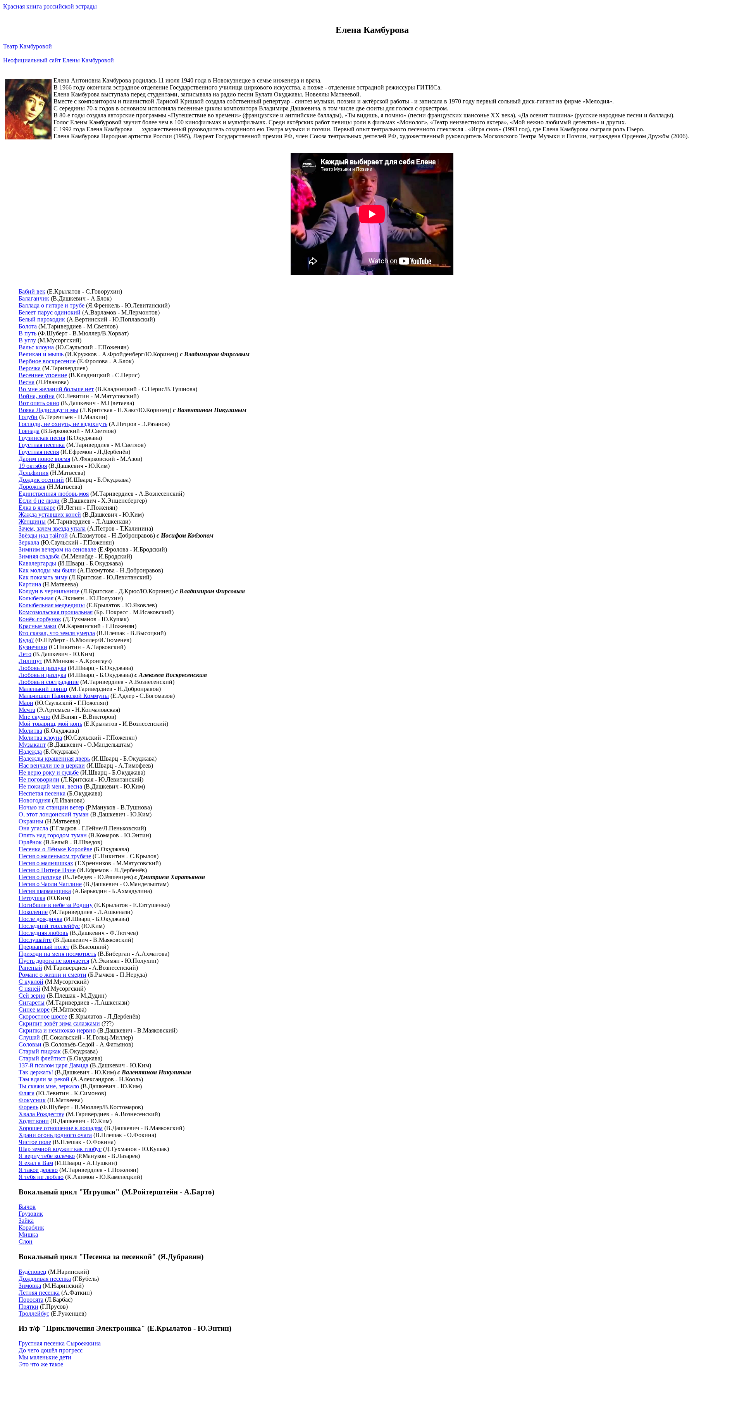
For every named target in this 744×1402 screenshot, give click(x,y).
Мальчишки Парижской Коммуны (64, 695)
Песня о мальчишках (46, 863)
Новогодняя (34, 800)
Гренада (29, 431)
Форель (28, 1107)
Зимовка (30, 1285)
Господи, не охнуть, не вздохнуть (63, 424)
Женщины (32, 521)
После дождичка (40, 919)
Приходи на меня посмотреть (57, 953)
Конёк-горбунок (40, 619)
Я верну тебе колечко (47, 1156)
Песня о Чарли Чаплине (50, 884)
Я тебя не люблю (41, 1176)
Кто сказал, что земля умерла (57, 633)
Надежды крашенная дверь (54, 758)
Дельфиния (33, 472)
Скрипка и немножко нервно (57, 1030)
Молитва (30, 730)
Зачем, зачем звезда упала (52, 528)
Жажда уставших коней (50, 514)
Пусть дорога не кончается (54, 960)
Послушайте (35, 939)
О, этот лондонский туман (54, 814)
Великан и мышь (41, 354)
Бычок (27, 1206)
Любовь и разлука (42, 668)
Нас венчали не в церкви (52, 765)
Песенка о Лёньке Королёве (55, 849)
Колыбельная (36, 598)
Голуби (28, 417)
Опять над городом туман (53, 835)
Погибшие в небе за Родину (56, 905)
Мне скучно (34, 716)
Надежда (30, 751)
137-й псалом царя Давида (53, 1065)
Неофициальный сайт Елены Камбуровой (58, 60)
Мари (26, 702)
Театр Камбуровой (27, 46)
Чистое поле (35, 1142)
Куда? (26, 640)
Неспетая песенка (42, 793)
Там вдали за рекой (44, 1079)
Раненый (30, 967)
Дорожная (32, 486)
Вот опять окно (39, 403)
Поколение (33, 912)
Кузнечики (33, 647)
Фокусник (32, 1100)
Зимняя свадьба (39, 556)
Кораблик (31, 1227)
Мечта (27, 709)
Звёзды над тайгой (43, 535)
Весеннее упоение (43, 375)
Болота (28, 326)
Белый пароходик (42, 319)
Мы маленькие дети (45, 1357)
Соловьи (30, 1044)
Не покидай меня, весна (50, 786)
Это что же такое (41, 1364)
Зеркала (29, 542)
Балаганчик (34, 298)
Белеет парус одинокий (50, 312)
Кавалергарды (37, 563)
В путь (27, 333)
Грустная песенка (42, 445)
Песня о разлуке (40, 877)
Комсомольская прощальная (56, 612)
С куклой (31, 981)
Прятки (28, 1306)
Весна (26, 382)
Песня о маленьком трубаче (55, 856)
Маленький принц (43, 689)
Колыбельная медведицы (52, 605)
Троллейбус (34, 1313)
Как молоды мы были (47, 570)
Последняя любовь (43, 933)
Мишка (28, 1234)
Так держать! (36, 1072)
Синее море (34, 1009)
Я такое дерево (38, 1170)
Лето (25, 654)
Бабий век (32, 291)
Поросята (31, 1299)
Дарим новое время (44, 458)
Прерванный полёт (44, 946)
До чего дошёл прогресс (51, 1350)
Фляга (26, 1093)
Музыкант (32, 744)
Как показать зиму (43, 577)
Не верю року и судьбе (49, 772)
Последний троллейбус (49, 926)
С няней (29, 988)
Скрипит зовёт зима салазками (59, 1023)
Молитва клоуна (40, 737)
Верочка (30, 368)
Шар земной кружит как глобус (60, 1149)
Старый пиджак (40, 1051)
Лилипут (30, 661)
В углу (27, 340)
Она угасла (33, 828)
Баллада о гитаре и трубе (51, 305)
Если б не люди (39, 500)
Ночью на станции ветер (51, 807)
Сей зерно (32, 995)
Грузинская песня (42, 438)
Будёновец (32, 1271)
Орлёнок (30, 842)
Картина (30, 584)
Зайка (26, 1220)
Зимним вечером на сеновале (57, 549)
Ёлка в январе (37, 507)
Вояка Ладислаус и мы (48, 410)
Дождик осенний (41, 479)
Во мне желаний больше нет (56, 389)
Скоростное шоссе (43, 1016)
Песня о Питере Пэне (47, 870)
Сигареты (32, 1002)
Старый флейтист (42, 1058)
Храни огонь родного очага (55, 1135)
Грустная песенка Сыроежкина (60, 1343)
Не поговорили (39, 779)
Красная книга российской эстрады (50, 6)
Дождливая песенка (45, 1278)
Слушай (29, 1037)
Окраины (31, 821)
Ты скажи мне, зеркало (49, 1086)
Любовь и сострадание (49, 682)
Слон (26, 1241)
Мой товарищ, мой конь (50, 723)
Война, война (37, 396)
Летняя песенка (39, 1292)
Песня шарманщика (45, 891)
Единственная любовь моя (54, 493)
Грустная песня (39, 451)
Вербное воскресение (47, 361)
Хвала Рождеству (41, 1114)
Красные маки (38, 626)
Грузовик (31, 1213)
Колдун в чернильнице (49, 591)
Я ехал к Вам (36, 1163)
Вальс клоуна (36, 347)
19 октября (33, 465)
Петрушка (32, 898)
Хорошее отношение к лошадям (61, 1128)
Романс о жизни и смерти (52, 974)
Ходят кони (34, 1121)
